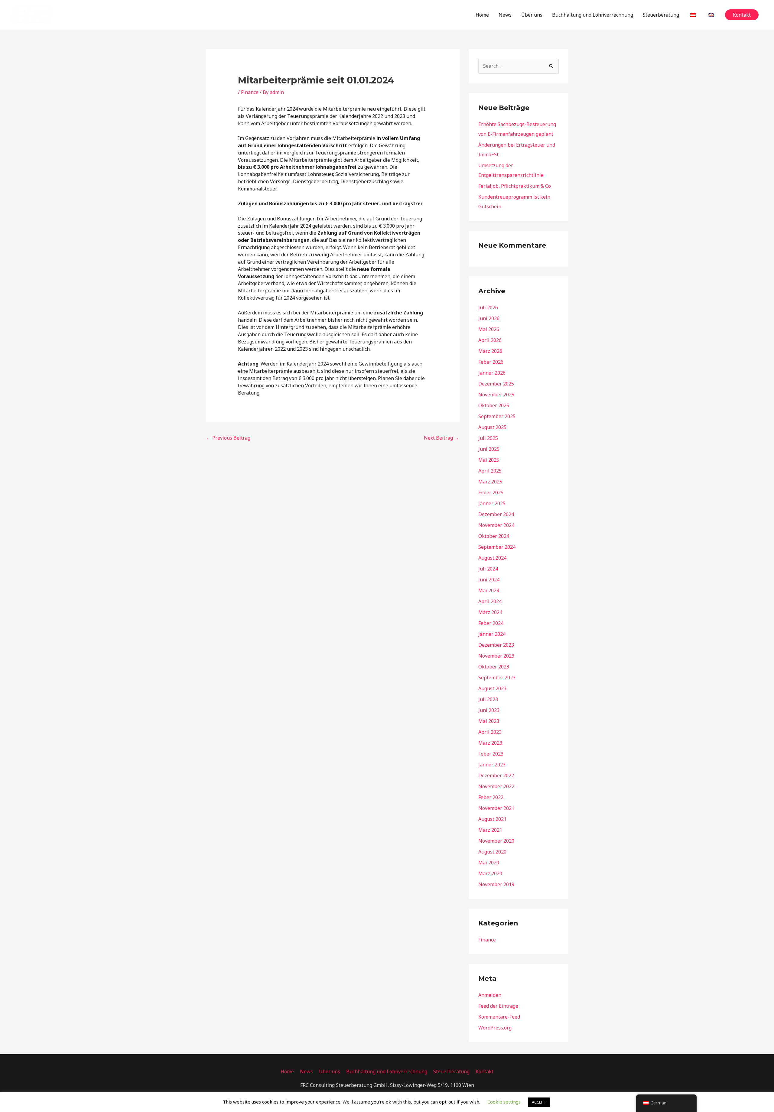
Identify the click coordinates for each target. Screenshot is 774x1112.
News (505, 14)
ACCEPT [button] (539, 1102)
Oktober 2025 (493, 405)
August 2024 (492, 557)
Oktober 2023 (493, 666)
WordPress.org (495, 1027)
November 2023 (496, 655)
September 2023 (496, 677)
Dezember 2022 (496, 775)
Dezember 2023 (496, 645)
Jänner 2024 (492, 634)
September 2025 (496, 416)
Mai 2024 (488, 590)
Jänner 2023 (492, 764)
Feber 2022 (490, 797)
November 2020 (496, 840)
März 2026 (490, 351)
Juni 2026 (488, 318)
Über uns (531, 14)
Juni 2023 (488, 710)
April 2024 (490, 601)
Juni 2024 (488, 579)
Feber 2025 (490, 492)
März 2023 (490, 743)
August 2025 (492, 427)
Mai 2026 (488, 329)
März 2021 (490, 830)
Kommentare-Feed (499, 1016)
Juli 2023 (488, 699)
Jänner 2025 (492, 503)
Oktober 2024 (493, 536)
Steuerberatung (661, 14)
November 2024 (496, 525)
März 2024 (490, 612)
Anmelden (489, 995)
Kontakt (484, 1071)
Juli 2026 (488, 307)
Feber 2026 (490, 362)
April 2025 (490, 470)
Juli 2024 (488, 568)
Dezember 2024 (496, 514)
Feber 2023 (490, 753)
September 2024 (496, 547)
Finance (250, 92)
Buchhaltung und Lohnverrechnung (592, 14)
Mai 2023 (488, 721)
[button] (742, 14)
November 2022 (496, 786)
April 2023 (490, 732)
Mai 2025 (488, 460)
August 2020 (492, 851)
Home (482, 14)
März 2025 (490, 481)
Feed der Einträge (498, 1006)
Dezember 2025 (496, 383)
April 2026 (490, 340)
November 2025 (496, 394)
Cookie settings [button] (504, 1102)
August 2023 (492, 688)
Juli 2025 (488, 438)
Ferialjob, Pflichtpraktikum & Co (514, 186)
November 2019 (496, 884)
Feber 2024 (490, 623)
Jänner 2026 (492, 372)
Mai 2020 (488, 862)
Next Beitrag (441, 437)
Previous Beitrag (228, 437)
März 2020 (490, 873)
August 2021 (492, 819)
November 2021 (496, 808)
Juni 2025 (488, 449)
